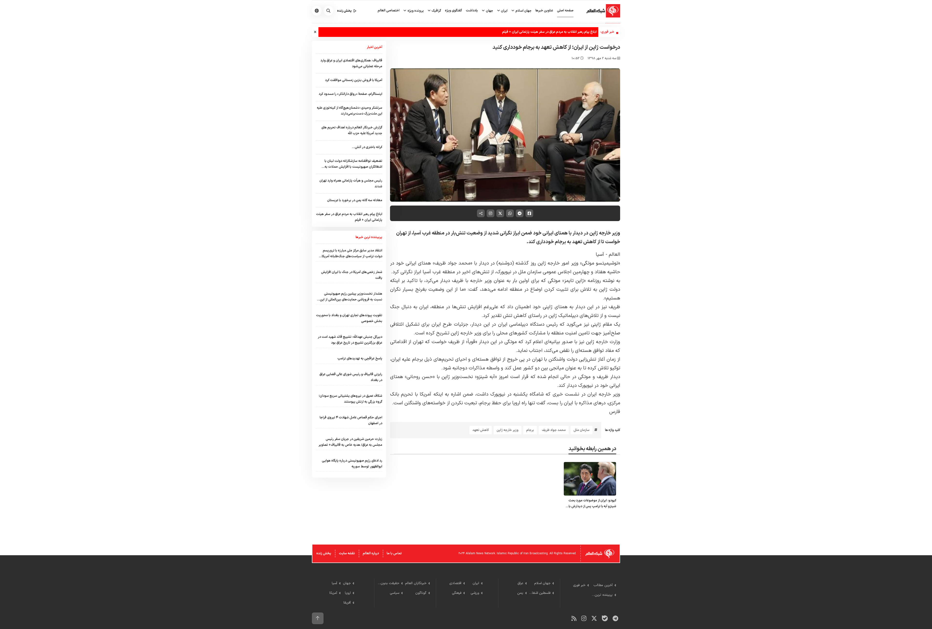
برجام (530, 430)
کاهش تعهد (480, 430)
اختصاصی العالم (388, 10)
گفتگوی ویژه (453, 10)
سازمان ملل (582, 430)
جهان (489, 10)
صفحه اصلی (565, 10)
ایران (504, 10)
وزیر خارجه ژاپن (507, 430)
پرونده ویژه (415, 10)
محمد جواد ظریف (554, 430)
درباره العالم (371, 553)
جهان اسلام (523, 10)
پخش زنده (323, 553)
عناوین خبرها (544, 10)
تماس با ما (394, 553)
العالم (614, 254)
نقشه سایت (347, 553)
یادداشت (472, 10)
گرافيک (436, 10)
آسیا (600, 254)
